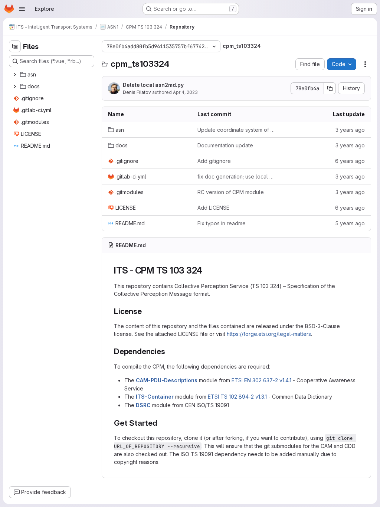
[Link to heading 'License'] (146, 311)
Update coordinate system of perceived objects (236, 130)
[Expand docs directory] (14, 86)
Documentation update (225, 145)
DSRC (143, 405)
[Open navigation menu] (22, 9)
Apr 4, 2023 (185, 92)
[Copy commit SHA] (330, 88)
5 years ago (350, 223)
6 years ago (350, 161)
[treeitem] (52, 75)
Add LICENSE (213, 208)
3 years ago (350, 130)
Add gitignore (214, 161)
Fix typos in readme (221, 223)
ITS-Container (155, 396)
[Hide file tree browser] (15, 46)
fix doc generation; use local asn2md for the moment (236, 176)
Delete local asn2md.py (153, 85)
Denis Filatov (137, 92)
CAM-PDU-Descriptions (166, 380)
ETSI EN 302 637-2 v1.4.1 (261, 380)
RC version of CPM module (230, 192)
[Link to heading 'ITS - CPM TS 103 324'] (207, 270)
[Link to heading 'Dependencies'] (169, 351)
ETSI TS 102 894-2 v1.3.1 (237, 396)
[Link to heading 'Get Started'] (161, 423)
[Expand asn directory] (14, 74)
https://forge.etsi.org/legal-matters (269, 334)
